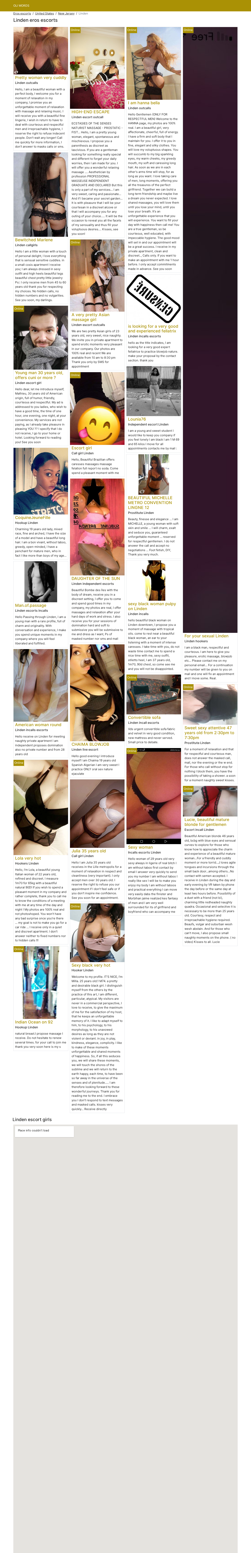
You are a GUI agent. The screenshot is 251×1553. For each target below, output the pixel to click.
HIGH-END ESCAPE (91, 111)
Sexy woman (140, 847)
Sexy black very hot (91, 965)
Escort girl (82, 447)
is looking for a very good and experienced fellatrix (153, 329)
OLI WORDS (21, 5)
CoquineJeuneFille (32, 517)
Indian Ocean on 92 (34, 1022)
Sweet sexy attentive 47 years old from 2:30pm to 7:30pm (209, 732)
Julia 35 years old (89, 850)
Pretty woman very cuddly (40, 77)
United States (44, 13)
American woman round (38, 724)
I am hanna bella (144, 102)
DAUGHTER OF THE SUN (96, 578)
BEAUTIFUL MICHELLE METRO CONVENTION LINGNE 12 (150, 502)
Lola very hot (28, 858)
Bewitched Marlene (34, 239)
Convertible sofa (144, 717)
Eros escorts (22, 13)
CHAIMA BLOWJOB (90, 744)
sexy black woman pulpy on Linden (152, 606)
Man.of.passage (30, 605)
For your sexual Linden (206, 635)
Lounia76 (137, 419)
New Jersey (66, 13)
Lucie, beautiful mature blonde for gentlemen (207, 822)
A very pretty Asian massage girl (90, 317)
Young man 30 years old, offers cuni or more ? (39, 375)
